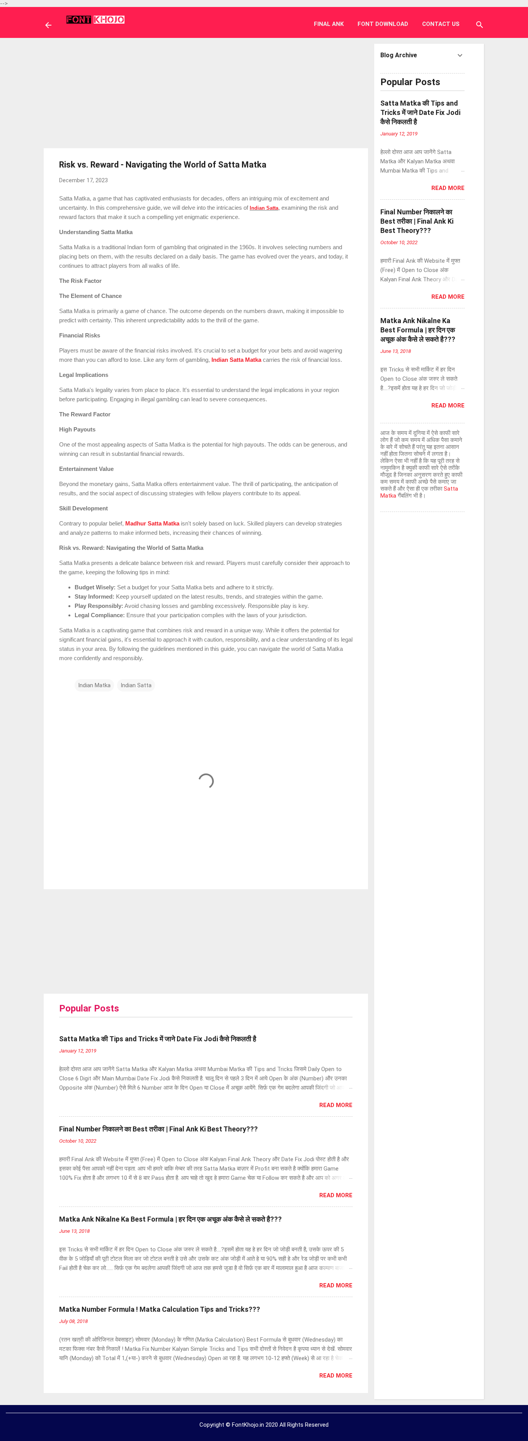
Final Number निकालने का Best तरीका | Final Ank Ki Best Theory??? (158, 1129)
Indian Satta (264, 208)
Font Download (383, 24)
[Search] (479, 26)
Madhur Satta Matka (152, 523)
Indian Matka (94, 685)
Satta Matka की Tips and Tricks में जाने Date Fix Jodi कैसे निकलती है (157, 1039)
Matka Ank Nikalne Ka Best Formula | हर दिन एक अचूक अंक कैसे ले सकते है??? (170, 1219)
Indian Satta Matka (236, 359)
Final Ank (329, 24)
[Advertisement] (206, 92)
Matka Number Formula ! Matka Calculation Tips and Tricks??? (159, 1309)
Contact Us (441, 24)
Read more (336, 1105)
